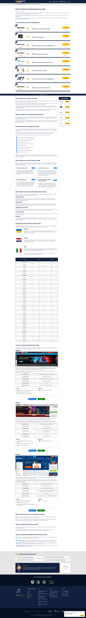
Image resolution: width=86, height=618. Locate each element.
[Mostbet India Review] (69, 120)
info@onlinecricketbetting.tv (20, 595)
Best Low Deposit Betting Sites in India (54, 593)
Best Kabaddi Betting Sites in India (43, 602)
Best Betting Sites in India (23, 4)
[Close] (84, 611)
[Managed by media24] (57, 611)
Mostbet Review (32, 510)
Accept (82, 615)
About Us (28, 592)
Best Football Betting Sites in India (43, 594)
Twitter (67, 593)
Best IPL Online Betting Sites (54, 591)
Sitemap (28, 597)
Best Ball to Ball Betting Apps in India (42, 604)
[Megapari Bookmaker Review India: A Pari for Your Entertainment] (69, 114)
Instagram (66, 595)
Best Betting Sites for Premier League (41, 597)
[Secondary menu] (67, 1)
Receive (67, 101)
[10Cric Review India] (69, 109)
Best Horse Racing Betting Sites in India (42, 592)
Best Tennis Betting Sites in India (42, 599)
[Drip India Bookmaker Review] (69, 125)
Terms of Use (29, 594)
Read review (66, 29)
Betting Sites (55, 1)
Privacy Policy (77, 615)
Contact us (29, 591)
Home (50, 1)
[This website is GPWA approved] (50, 611)
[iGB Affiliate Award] (33, 582)
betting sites (17, 16)
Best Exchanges (62, 1)
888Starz (41, 418)
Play (66, 27)
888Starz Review (32, 450)
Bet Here (41, 399)
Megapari (45, 367)
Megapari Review (32, 399)
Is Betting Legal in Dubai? (54, 595)
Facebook (66, 591)
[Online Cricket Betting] (20, 2)
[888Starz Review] (69, 104)
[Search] (69, 1)
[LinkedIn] (19, 571)
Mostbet (17, 477)
